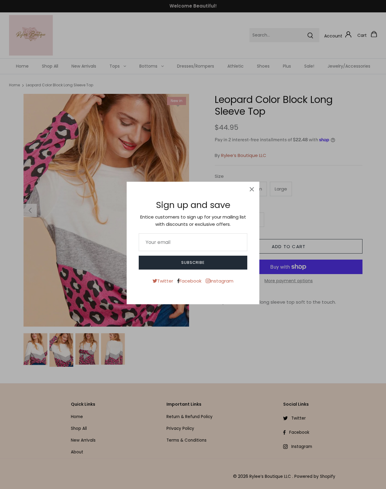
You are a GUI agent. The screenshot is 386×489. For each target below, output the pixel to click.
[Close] (251, 189)
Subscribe (193, 262)
